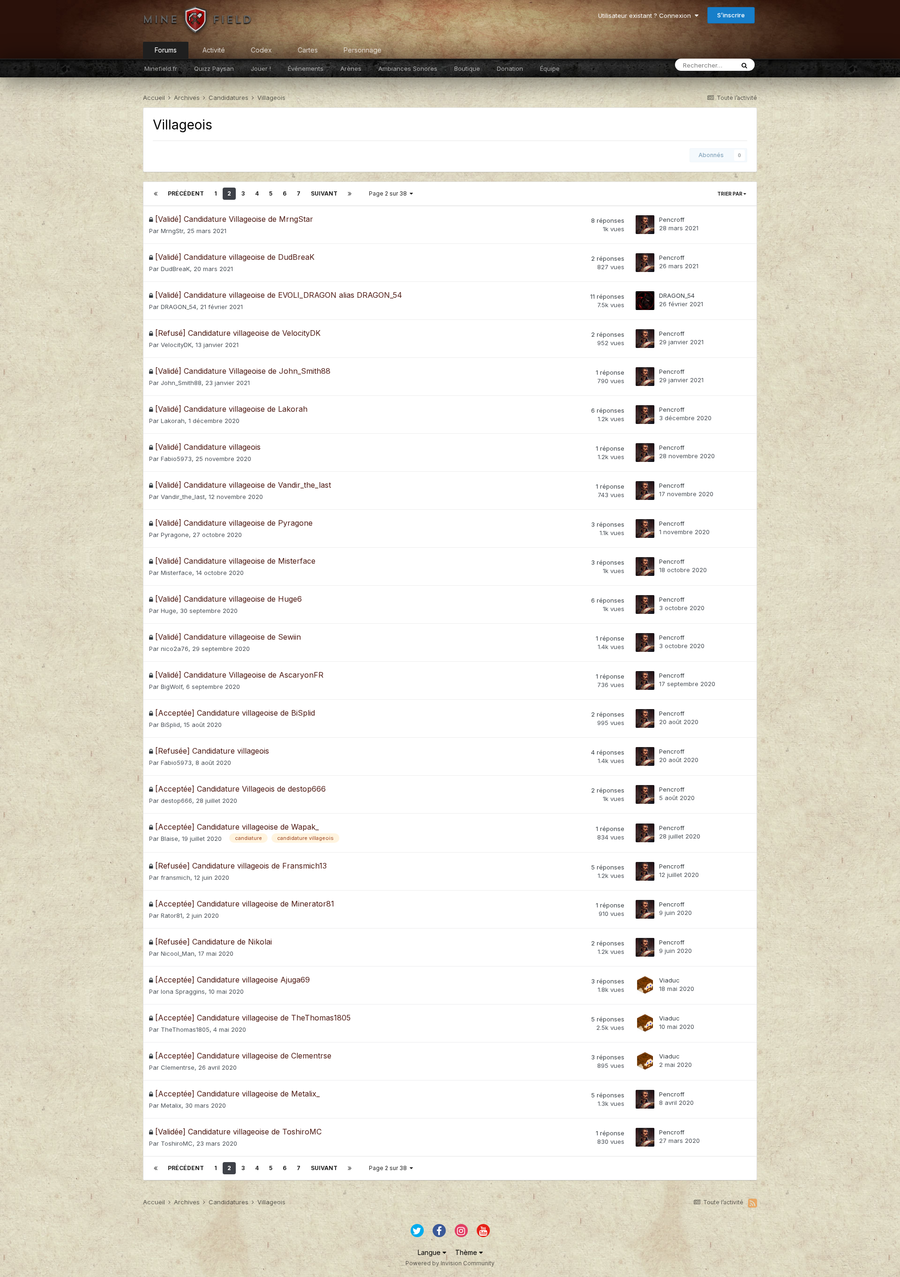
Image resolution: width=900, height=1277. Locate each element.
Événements (305, 68)
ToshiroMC (177, 1143)
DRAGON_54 (178, 306)
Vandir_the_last (183, 496)
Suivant (324, 193)
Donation (510, 68)
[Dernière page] (349, 194)
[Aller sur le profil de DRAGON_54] (645, 300)
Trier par (730, 193)
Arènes (350, 68)
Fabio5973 (176, 458)
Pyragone (175, 534)
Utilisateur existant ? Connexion (646, 15)
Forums (166, 50)
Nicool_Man (178, 953)
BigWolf (171, 686)
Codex (261, 50)
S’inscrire (731, 15)
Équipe (550, 68)
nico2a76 (174, 648)
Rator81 (171, 915)
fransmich (175, 877)
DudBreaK (175, 268)
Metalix (171, 1105)
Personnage (363, 50)
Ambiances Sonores (407, 68)
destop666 (176, 800)
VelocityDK (176, 344)
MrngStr (172, 230)
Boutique (467, 68)
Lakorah (173, 420)
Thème (467, 1252)
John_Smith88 (181, 382)
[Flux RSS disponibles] (752, 1203)
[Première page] (155, 194)
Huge (168, 610)
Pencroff (671, 219)
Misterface (176, 572)
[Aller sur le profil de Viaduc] (645, 985)
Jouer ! (261, 68)
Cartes (308, 50)
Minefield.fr (160, 68)
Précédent (186, 193)
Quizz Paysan (214, 68)
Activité (213, 50)
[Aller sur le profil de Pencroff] (645, 224)
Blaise (169, 838)
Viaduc (669, 980)
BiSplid (170, 724)
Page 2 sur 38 (389, 193)
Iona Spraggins (183, 991)
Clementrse (178, 1067)
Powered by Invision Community (450, 1263)
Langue (430, 1252)
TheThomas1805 (185, 1029)
